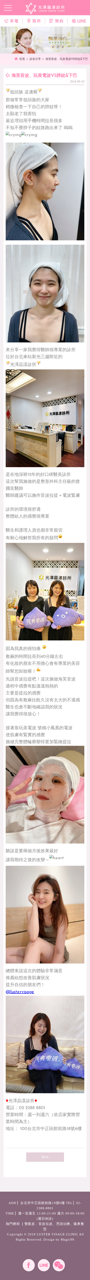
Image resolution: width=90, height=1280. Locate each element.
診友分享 (35, 59)
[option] (45, 40)
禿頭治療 (63, 1224)
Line (44, 1265)
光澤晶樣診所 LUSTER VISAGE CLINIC (45, 8)
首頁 (22, 59)
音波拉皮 (45, 1224)
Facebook (29, 1265)
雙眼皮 (29, 1224)
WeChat (59, 1265)
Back (45, 1157)
